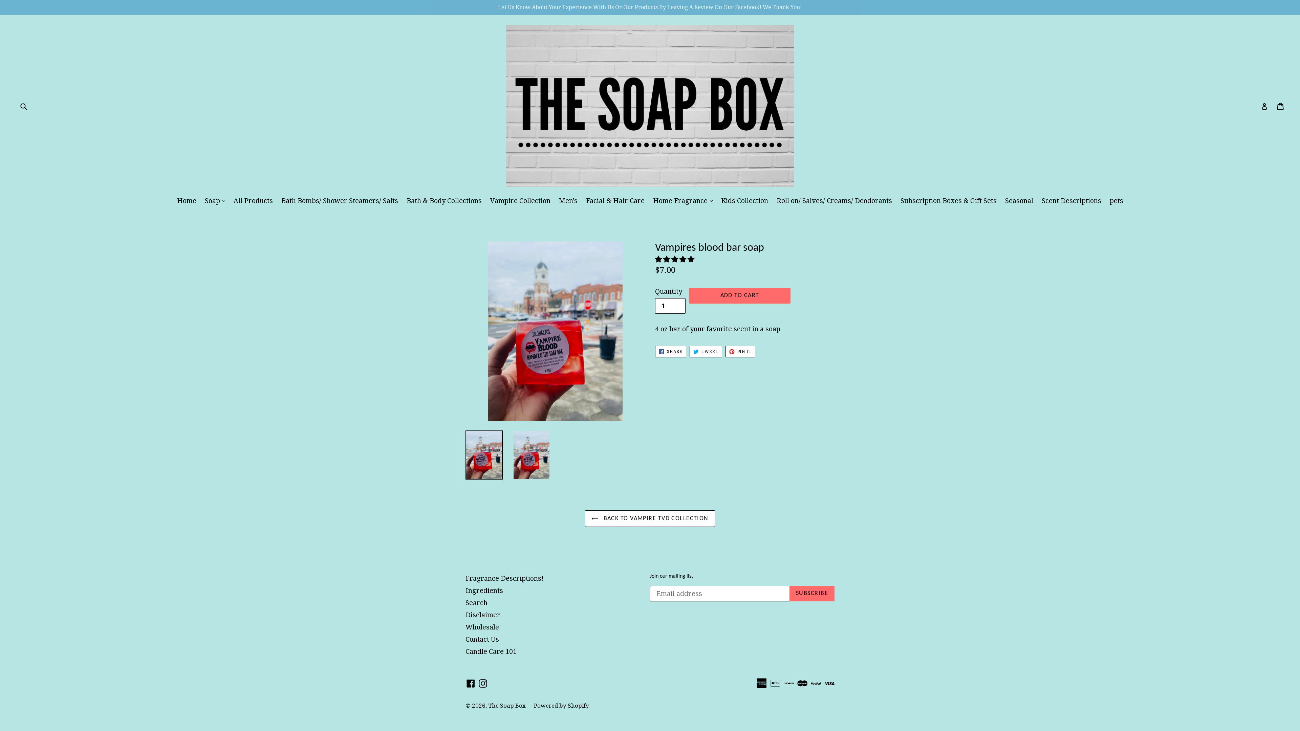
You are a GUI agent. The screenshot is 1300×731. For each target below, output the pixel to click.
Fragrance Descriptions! (504, 578)
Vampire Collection (520, 201)
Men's (568, 201)
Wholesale (482, 627)
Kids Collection (744, 201)
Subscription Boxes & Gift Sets (949, 201)
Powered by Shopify (561, 705)
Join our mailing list (671, 576)
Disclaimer (482, 615)
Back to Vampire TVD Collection (655, 518)
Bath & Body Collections (444, 201)
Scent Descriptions (1071, 201)
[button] (675, 259)
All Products (253, 201)
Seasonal (1019, 201)
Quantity (668, 291)
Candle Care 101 (491, 651)
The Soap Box (507, 705)
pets (1116, 201)
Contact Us (482, 639)
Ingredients (484, 590)
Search (476, 603)
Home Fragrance (684, 200)
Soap (217, 200)
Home (186, 201)
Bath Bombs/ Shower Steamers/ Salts (339, 201)
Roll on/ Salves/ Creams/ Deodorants (834, 201)
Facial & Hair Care (615, 201)
